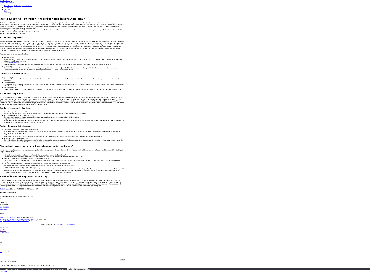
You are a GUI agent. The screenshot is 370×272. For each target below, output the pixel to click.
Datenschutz (71, 224)
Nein (72, 269)
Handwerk (15, 63)
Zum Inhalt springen (6, 1)
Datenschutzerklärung (81, 269)
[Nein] (89, 269)
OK (69, 269)
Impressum (60, 224)
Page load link (4, 232)
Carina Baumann (5, 189)
